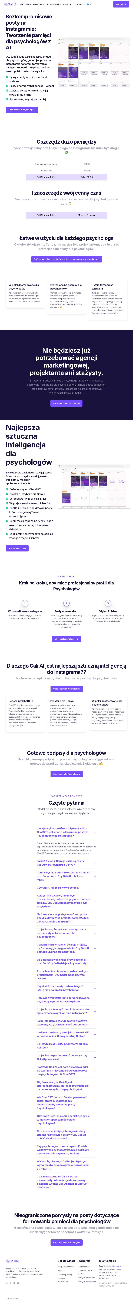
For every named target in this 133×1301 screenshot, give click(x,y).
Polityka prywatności (87, 1282)
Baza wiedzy (83, 1267)
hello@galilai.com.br (112, 1266)
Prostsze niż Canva (62, 701)
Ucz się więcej (52, 4)
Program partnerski (66, 1267)
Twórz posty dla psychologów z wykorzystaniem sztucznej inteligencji (66, 259)
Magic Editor (25, 4)
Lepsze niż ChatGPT (21, 701)
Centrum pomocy (65, 1274)
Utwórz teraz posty (17, 548)
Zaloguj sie (121, 4)
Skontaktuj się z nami (85, 1272)
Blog (60, 1271)
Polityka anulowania (86, 1278)
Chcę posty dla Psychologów (66, 403)
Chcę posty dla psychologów (21, 110)
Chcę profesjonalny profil (66, 639)
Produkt (78, 4)
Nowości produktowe (63, 1280)
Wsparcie (67, 4)
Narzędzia (37, 4)
